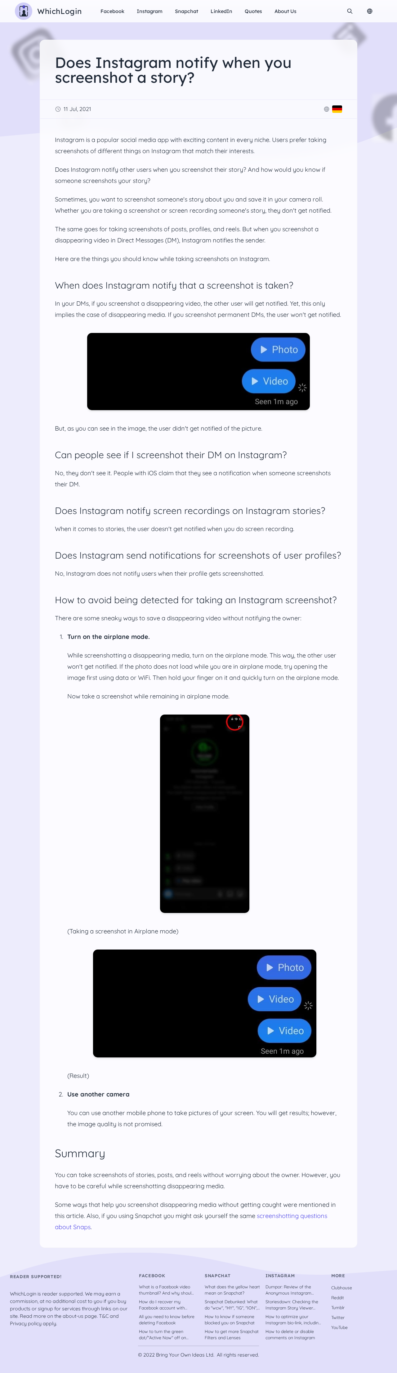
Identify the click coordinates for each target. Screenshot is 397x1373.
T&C (104, 1316)
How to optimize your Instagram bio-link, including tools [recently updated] (293, 1320)
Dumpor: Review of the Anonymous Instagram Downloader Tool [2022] (289, 1290)
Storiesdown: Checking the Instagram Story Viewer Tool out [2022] (291, 1305)
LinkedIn (221, 11)
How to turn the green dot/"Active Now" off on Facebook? (162, 1335)
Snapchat (186, 11)
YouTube (339, 1327)
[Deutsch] (337, 109)
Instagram (150, 11)
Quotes (253, 11)
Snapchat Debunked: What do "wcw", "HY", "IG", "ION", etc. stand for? (231, 1305)
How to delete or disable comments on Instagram (290, 1334)
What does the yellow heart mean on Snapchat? (232, 1290)
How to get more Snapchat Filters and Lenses (232, 1334)
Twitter (338, 1317)
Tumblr (338, 1307)
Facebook (112, 11)
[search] (349, 11)
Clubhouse (341, 1288)
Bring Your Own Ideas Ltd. (185, 1355)
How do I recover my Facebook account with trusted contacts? (162, 1305)
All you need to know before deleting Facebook (166, 1320)
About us (285, 11)
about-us (73, 1316)
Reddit (337, 1297)
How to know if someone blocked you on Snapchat (230, 1320)
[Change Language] (369, 11)
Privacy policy (26, 1323)
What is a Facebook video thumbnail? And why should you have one (166, 1290)
